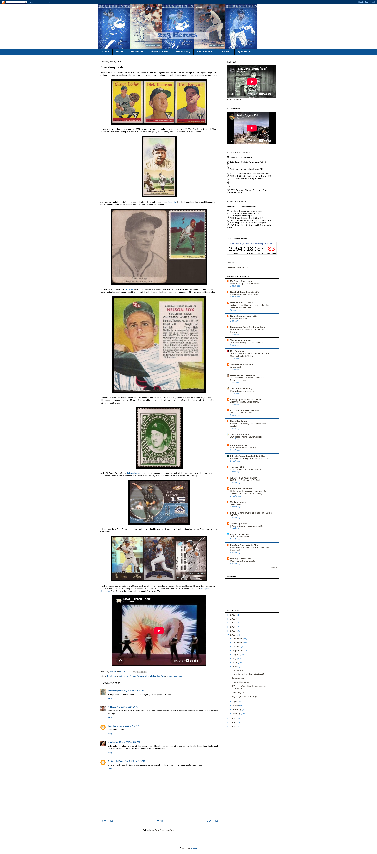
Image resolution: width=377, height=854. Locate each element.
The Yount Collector (240, 434)
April (235, 701)
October (237, 646)
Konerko (140, 676)
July (235, 658)
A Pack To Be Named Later (243, 478)
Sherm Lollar (150, 676)
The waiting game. (240, 682)
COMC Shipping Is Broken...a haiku (245, 469)
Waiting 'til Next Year (240, 558)
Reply (110, 698)
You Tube (178, 676)
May (235, 666)
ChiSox (121, 676)
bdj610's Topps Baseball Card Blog (247, 456)
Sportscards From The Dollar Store (247, 327)
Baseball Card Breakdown (243, 375)
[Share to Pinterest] (145, 672)
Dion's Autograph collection (244, 316)
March (236, 705)
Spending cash (239, 692)
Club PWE (225, 51)
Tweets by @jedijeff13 (237, 267)
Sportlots (172, 202)
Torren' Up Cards (238, 523)
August (236, 654)
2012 (233, 726)
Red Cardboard (237, 351)
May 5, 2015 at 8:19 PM (133, 690)
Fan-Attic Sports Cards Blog (244, 545)
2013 (233, 722)
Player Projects (159, 51)
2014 (233, 718)
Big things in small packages (245, 696)
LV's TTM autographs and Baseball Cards (251, 513)
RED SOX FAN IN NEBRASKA (244, 410)
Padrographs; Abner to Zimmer (245, 399)
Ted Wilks (129, 289)
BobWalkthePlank (116, 761)
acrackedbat (113, 742)
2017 (233, 627)
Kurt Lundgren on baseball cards (244, 294)
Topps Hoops (235, 504)
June (235, 662)
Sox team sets (205, 51)
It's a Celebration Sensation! (242, 391)
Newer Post (106, 820)
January (237, 713)
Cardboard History (239, 445)
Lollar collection (133, 473)
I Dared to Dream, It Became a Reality (246, 526)
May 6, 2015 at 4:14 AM (129, 726)
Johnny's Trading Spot (241, 364)
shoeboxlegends (115, 690)
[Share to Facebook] (142, 672)
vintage (169, 676)
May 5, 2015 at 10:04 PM (127, 707)
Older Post (212, 820)
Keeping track (238, 678)
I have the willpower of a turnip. (243, 448)
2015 (233, 635)
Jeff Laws (112, 707)
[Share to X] (139, 672)
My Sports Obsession (241, 281)
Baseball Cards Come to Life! (244, 292)
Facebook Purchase (238, 318)
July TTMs (234, 515)
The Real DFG (237, 467)
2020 (233, 615)
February (237, 709)
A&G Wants (136, 51)
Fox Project (131, 676)
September (238, 650)
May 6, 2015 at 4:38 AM (129, 742)
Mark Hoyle (113, 726)
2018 (233, 623)
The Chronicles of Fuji (241, 388)
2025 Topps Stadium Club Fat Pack (245, 480)
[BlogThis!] (136, 672)
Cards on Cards (238, 502)
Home (105, 51)
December (238, 638)
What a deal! (235, 367)
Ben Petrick (112, 676)
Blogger (193, 848)
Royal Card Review (239, 534)
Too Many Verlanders (240, 340)
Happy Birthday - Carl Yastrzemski (245, 283)
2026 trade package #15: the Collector (246, 343)
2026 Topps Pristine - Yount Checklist (246, 437)
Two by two (237, 670)
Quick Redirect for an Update (242, 561)
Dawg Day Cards (238, 421)
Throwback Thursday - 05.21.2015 (248, 674)
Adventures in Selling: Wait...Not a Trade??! (249, 458)
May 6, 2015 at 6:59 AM (134, 761)
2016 (233, 631)
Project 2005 (182, 51)
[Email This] (134, 672)
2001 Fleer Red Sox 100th (241, 413)
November (238, 642)
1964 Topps (244, 51)
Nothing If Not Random (241, 303)
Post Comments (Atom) (165, 830)
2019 (233, 619)
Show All (274, 568)
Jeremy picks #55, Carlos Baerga (244, 402)
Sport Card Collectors (241, 488)
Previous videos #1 (236, 99)
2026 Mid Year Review (239, 537)
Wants (119, 51)
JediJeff (113, 672)
